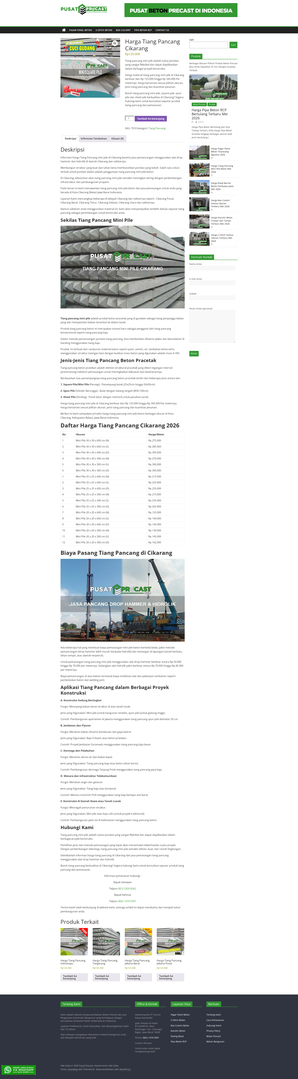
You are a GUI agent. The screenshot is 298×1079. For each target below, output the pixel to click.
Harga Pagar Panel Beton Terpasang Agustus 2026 (220, 151)
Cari (191, 39)
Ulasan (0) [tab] (117, 138)
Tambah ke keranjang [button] (70, 977)
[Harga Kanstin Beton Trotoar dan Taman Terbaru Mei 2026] (199, 216)
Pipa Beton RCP (143, 30)
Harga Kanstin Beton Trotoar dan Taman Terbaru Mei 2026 (222, 220)
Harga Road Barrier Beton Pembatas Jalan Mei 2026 (222, 186)
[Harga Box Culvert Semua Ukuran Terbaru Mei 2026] (199, 198)
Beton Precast (199, 104)
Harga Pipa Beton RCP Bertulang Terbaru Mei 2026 (210, 113)
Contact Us (162, 30)
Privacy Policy (213, 1030)
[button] (115, 43)
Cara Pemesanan (215, 1020)
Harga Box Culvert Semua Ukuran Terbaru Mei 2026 (220, 203)
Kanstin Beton (178, 1030)
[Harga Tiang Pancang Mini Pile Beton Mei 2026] (199, 164)
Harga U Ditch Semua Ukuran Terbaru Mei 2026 (222, 237)
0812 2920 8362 (127, 888)
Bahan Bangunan (215, 1041)
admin (201, 122)
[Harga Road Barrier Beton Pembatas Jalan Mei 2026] (199, 181)
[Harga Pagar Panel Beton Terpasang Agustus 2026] (199, 147)
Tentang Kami (213, 1014)
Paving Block (177, 1036)
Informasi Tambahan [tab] (94, 138)
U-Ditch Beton (178, 1020)
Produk (212, 104)
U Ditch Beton (104, 30)
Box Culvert (123, 30)
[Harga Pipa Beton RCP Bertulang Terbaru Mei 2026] (213, 76)
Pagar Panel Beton (80, 30)
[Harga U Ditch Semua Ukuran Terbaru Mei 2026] (199, 233)
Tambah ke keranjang (150, 118)
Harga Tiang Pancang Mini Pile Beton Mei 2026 (222, 168)
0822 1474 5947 (127, 901)
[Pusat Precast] (64, 30)
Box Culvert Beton (180, 1025)
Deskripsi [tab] (70, 138)
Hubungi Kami (213, 1025)
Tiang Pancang (157, 128)
